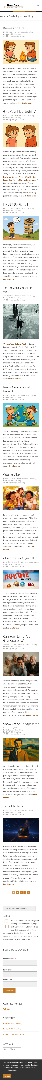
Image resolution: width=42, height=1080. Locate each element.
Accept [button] (7, 1076)
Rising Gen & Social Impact (16, 389)
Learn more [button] (12, 1070)
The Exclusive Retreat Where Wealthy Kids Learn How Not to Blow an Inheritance (20, 177)
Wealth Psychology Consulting (14, 36)
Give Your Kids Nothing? (20, 111)
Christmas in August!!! (18, 558)
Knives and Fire (13, 28)
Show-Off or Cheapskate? (21, 724)
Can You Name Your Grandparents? (17, 638)
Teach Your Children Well (17, 290)
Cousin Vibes (12, 474)
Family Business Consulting (24, 32)
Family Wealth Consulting (12, 34)
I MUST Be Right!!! (15, 204)
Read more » (27, 103)
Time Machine (13, 806)
